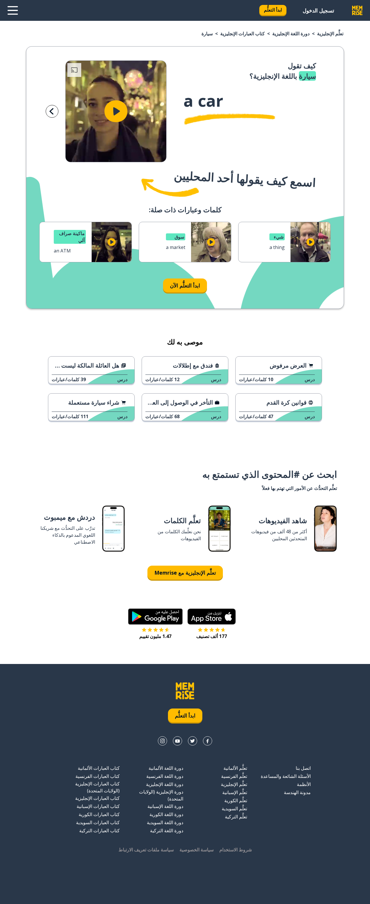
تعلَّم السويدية (234, 808)
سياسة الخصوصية (197, 849)
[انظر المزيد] (13, 10)
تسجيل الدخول (318, 10)
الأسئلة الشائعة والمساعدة (286, 776)
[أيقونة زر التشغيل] (116, 111)
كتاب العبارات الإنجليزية (242, 33)
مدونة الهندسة (297, 792)
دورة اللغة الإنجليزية (291, 33)
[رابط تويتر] (192, 741)
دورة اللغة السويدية (165, 822)
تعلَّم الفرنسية (234, 776)
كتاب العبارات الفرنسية (97, 776)
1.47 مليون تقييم (155, 636)
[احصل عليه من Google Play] (155, 616)
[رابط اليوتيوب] (177, 741)
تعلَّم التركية (236, 816)
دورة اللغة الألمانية (166, 768)
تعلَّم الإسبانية (234, 792)
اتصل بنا (303, 768)
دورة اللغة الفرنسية (164, 776)
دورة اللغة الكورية (166, 814)
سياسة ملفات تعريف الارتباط (146, 849)
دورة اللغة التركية (166, 830)
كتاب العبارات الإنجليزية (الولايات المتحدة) (97, 787)
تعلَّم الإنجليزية (330, 33)
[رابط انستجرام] (162, 741)
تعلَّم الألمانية (235, 768)
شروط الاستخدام (235, 849)
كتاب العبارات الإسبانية (98, 806)
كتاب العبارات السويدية (98, 822)
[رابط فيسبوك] (207, 741)
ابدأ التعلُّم (273, 10)
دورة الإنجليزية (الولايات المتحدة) (161, 795)
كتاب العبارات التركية (99, 830)
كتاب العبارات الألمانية (99, 768)
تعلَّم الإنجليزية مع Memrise (185, 572)
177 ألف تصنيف (211, 636)
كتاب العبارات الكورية (99, 814)
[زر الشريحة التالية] (52, 111)
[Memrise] (357, 10)
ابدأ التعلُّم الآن (185, 285)
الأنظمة (304, 784)
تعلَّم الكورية (235, 800)
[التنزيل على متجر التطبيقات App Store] (211, 616)
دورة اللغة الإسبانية (165, 806)
